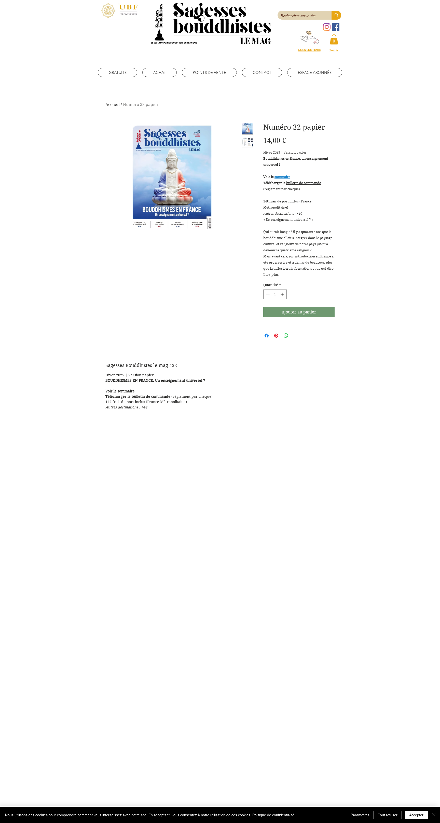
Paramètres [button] (360, 814)
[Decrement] (267, 294)
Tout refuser (387, 814)
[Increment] (283, 294)
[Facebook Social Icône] (335, 27)
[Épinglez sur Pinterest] (276, 336)
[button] (334, 39)
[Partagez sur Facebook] (267, 336)
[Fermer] (434, 815)
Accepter (416, 814)
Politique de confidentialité (273, 814)
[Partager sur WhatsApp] (286, 336)
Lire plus (271, 274)
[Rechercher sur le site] (336, 15)
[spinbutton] (275, 294)
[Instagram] (327, 27)
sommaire (126, 391)
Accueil (112, 104)
